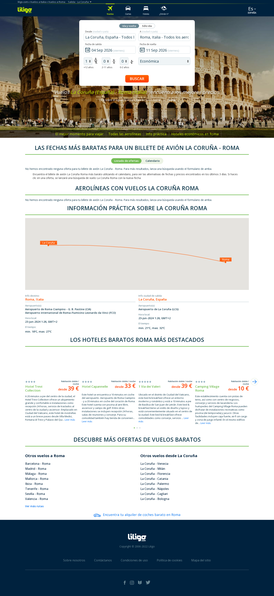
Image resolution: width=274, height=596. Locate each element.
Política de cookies (169, 560)
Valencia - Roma (36, 499)
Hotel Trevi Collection (33, 388)
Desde (96, 31)
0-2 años (124, 67)
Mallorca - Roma (36, 479)
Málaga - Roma (36, 474)
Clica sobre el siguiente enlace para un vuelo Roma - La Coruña (137, 100)
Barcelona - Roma (37, 464)
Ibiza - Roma (34, 484)
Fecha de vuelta (148, 44)
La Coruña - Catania (154, 479)
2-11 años (107, 67)
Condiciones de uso (134, 560)
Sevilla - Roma (35, 494)
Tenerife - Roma (36, 489)
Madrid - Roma (35, 469)
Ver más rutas (34, 506)
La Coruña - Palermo (154, 484)
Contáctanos (103, 560)
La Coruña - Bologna (154, 499)
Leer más (70, 419)
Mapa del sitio (201, 560)
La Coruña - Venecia (154, 464)
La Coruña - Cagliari (154, 494)
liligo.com (23, 2)
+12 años (88, 67)
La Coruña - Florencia (155, 474)
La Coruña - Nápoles (154, 489)
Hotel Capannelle (95, 386)
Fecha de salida (93, 44)
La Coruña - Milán (152, 469)
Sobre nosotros (74, 560)
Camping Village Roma (207, 388)
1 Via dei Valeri (149, 386)
